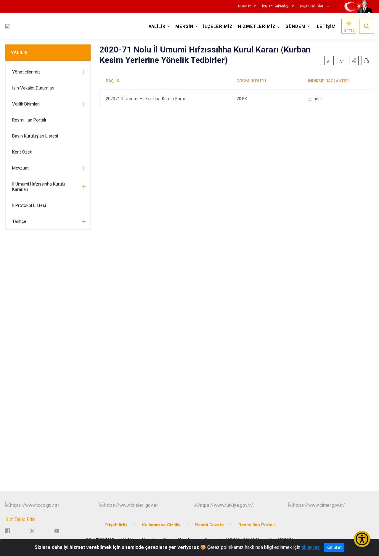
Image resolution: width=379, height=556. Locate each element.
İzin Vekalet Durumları (33, 88)
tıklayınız (310, 547)
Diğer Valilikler (312, 6)
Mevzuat (20, 168)
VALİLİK (19, 52)
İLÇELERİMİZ (218, 26)
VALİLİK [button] (157, 26)
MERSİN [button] (184, 26)
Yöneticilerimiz (26, 72)
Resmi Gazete (209, 525)
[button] (354, 60)
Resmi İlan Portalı (29, 120)
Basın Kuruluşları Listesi (35, 136)
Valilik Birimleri (26, 104)
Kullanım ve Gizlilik (161, 525)
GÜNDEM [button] (295, 26)
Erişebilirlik (116, 525)
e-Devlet (244, 6)
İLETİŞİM (325, 26)
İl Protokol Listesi (29, 205)
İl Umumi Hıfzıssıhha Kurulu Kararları (38, 186)
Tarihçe (19, 221)
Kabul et (334, 547)
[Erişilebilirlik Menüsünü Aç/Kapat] (362, 539)
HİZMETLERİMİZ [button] (257, 26)
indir (319, 98)
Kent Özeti (22, 152)
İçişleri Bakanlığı (275, 6)
